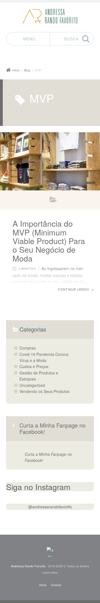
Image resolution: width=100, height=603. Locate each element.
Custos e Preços (33, 366)
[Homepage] (50, 16)
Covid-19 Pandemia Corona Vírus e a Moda (43, 357)
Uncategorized (32, 385)
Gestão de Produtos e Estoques (38, 376)
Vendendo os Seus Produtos (53, 201)
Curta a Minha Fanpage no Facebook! (52, 428)
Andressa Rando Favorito (28, 566)
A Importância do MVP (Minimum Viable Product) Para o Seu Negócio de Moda (48, 240)
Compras (27, 348)
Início (42, 585)
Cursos (56, 585)
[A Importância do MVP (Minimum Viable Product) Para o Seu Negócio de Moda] (50, 161)
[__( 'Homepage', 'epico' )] (50, 552)
